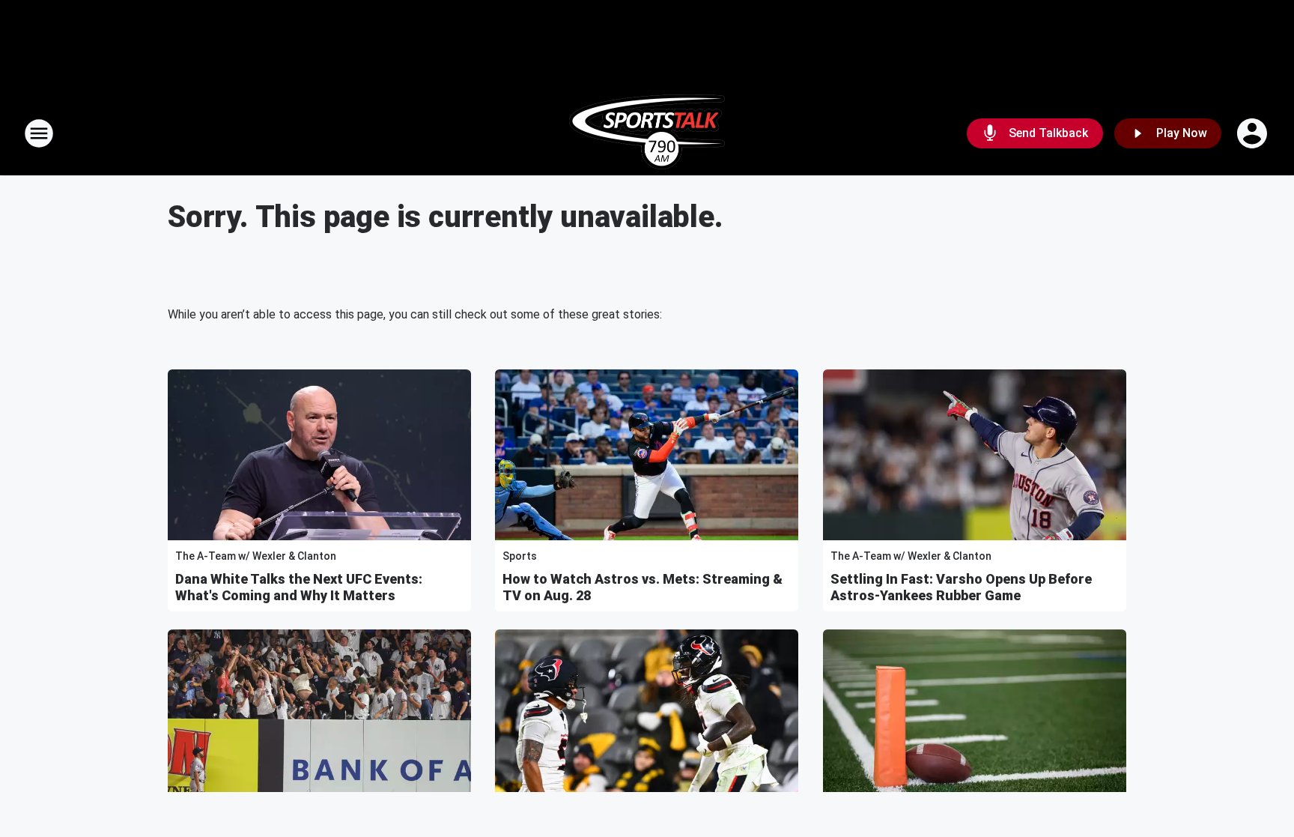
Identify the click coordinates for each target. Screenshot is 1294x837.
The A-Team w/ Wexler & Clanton (255, 556)
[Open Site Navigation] (39, 133)
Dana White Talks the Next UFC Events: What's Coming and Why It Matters (298, 587)
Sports (519, 556)
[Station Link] (647, 133)
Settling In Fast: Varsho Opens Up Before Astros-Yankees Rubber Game (961, 587)
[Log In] (1253, 133)
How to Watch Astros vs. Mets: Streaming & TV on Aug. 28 (642, 587)
